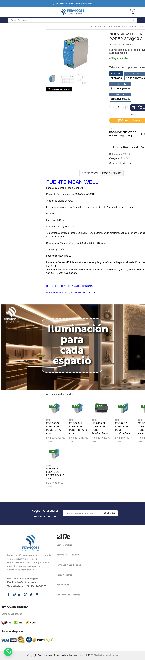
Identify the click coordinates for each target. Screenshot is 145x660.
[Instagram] (14, 594)
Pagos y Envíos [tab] (111, 173)
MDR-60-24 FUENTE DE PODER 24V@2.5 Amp (55, 473)
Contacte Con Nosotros (68, 594)
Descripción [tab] (90, 173)
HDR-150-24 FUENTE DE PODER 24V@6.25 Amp (100, 428)
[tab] (89, 173)
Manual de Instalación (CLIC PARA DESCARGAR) (71, 292)
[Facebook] (8, 594)
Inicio (94, 26)
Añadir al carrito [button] (52, 409)
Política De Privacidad (67, 554)
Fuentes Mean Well (119, 26)
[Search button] (134, 20)
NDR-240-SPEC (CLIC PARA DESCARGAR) (69, 286)
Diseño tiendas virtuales (106, 655)
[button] (8, 652)
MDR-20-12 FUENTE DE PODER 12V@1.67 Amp (123, 428)
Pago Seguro (62, 584)
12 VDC (71, 420)
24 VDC (125, 158)
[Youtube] (37, 594)
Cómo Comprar (64, 544)
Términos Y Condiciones (68, 564)
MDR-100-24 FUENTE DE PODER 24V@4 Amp (54, 428)
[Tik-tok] (31, 594)
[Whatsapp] (25, 594)
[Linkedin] (19, 594)
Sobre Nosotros (64, 574)
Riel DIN (136, 26)
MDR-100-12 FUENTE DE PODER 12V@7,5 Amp (78, 428)
